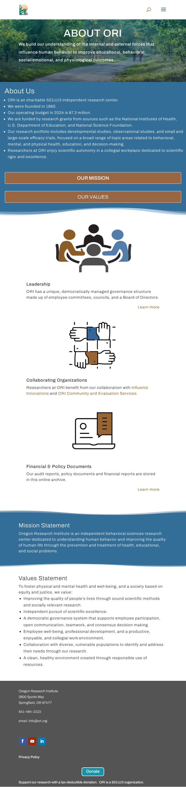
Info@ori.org (38, 721)
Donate (93, 771)
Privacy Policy (29, 757)
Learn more (149, 307)
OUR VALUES (93, 197)
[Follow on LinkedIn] (42, 741)
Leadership (38, 284)
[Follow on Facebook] (22, 741)
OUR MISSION (93, 178)
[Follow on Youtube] (32, 741)
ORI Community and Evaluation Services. (98, 393)
